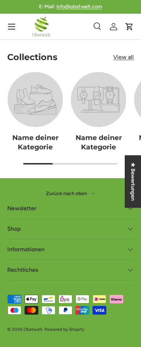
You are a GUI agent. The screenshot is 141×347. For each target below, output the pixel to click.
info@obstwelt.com (79, 6)
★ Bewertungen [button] (133, 181)
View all (123, 57)
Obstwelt (33, 329)
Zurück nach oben (67, 193)
